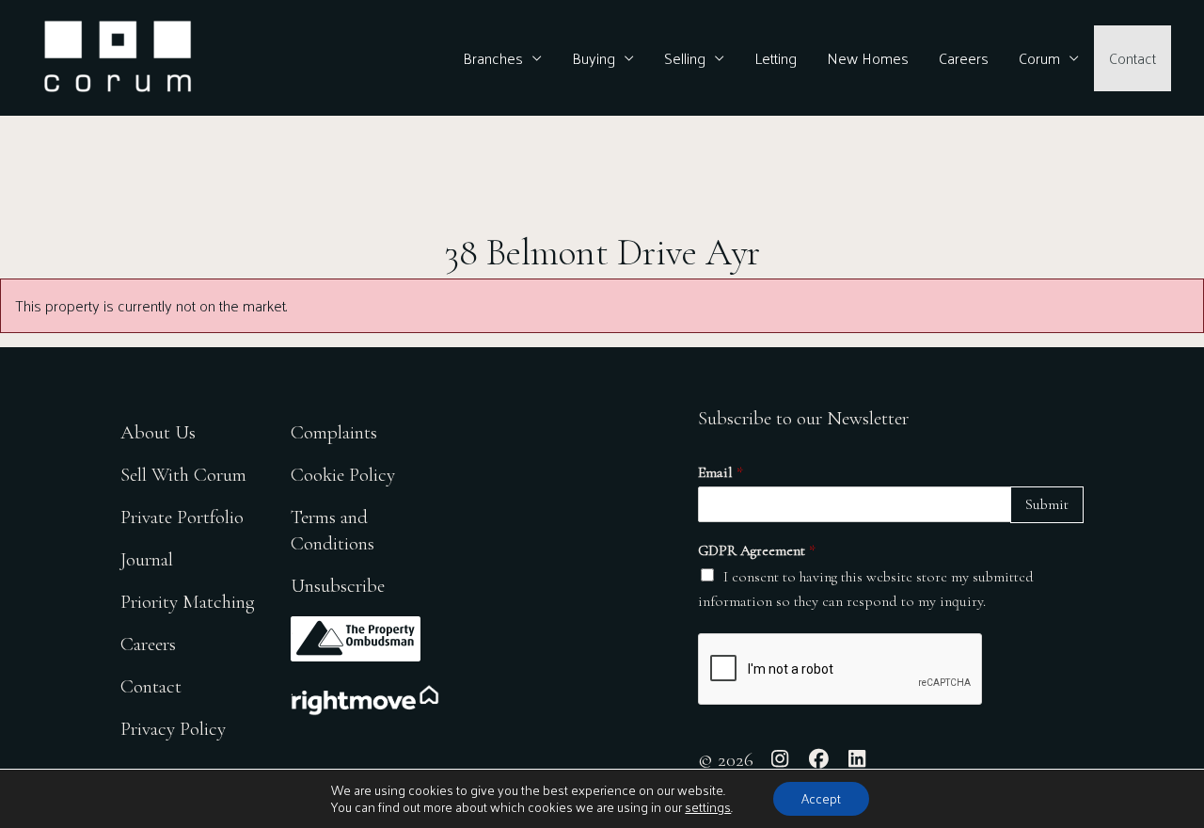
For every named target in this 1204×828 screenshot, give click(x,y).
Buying (593, 58)
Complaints (334, 432)
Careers (964, 58)
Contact (1132, 58)
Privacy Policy (173, 728)
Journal (146, 559)
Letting (775, 58)
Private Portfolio (182, 517)
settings (708, 807)
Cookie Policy (343, 474)
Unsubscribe (338, 585)
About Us (158, 432)
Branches (493, 58)
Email (720, 472)
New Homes (868, 58)
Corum (1039, 58)
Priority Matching (187, 601)
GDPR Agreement (757, 550)
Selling (684, 58)
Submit (1047, 504)
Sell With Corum (183, 474)
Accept (821, 798)
